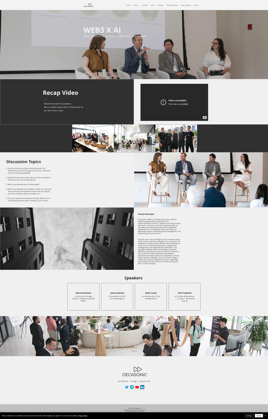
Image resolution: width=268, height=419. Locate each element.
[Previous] (11, 336)
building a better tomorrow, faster (134, 410)
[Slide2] (134, 350)
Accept (259, 416)
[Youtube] (137, 387)
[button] (172, 5)
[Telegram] (132, 387)
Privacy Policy (82, 416)
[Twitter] (127, 387)
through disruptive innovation (134, 411)
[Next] (256, 336)
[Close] (265, 415)
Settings (249, 416)
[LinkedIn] (142, 387)
